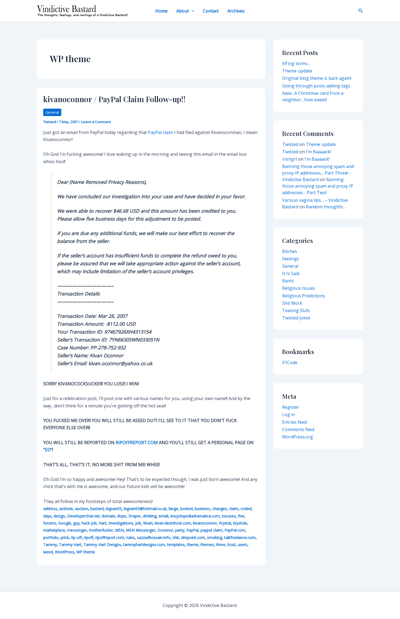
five (241, 516)
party (179, 530)
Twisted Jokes (296, 318)
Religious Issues (298, 288)
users (242, 544)
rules (130, 537)
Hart (102, 523)
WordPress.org (297, 437)
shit (176, 537)
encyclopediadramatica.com (195, 516)
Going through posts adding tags (316, 86)
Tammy (50, 544)
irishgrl (289, 159)
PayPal (192, 530)
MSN (119, 530)
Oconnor (165, 530)
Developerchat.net (83, 516)
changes (219, 508)
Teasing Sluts (296, 310)
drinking (149, 516)
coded (246, 508)
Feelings (290, 259)
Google (64, 523)
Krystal (225, 523)
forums (49, 523)
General (52, 112)
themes (207, 544)
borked (186, 508)
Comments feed (298, 429)
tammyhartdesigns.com (144, 544)
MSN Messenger (140, 530)
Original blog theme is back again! (316, 78)
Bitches (289, 251)
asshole (66, 508)
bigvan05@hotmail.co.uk (145, 508)
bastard (97, 508)
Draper (134, 516)
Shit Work (292, 303)
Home (161, 11)
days (47, 516)
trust (231, 544)
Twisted (290, 144)
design (59, 516)
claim (233, 508)
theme (192, 544)
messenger (77, 530)
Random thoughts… (326, 207)
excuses (229, 516)
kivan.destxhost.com (173, 523)
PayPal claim (160, 132)
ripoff (88, 537)
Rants (288, 281)
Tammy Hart (70, 544)
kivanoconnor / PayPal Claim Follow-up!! (114, 99)
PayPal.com (234, 530)
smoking (214, 537)
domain (108, 516)
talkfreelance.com (240, 537)
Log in (288, 414)
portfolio (51, 537)
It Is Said (290, 273)
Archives (236, 11)
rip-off (76, 537)
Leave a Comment (96, 121)
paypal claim (211, 530)
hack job (89, 523)
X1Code (289, 362)
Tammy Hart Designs (102, 544)
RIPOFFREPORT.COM (137, 443)
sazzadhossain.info (153, 537)
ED (48, 450)
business (202, 508)
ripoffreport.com (109, 537)
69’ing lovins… (296, 63)
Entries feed (294, 422)
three (220, 544)
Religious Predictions (303, 296)
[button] (191, 11)
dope (121, 516)
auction (81, 508)
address (50, 508)
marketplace (54, 530)
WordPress (64, 551)
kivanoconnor (205, 523)
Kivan (148, 523)
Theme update (297, 71)
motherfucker (101, 530)
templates (176, 544)
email (163, 516)
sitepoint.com (193, 537)
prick (65, 537)
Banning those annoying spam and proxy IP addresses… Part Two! (317, 186)
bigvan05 (114, 508)
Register (290, 407)
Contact (211, 11)
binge (173, 508)
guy (76, 523)
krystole (240, 523)
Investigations (121, 523)
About (182, 11)
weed (48, 551)
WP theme (85, 551)
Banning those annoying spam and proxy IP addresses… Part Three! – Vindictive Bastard (318, 172)
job (138, 523)
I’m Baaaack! (318, 152)
